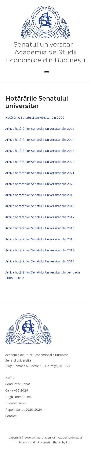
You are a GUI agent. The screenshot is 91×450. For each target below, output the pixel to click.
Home (9, 377)
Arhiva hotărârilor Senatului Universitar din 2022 (39, 161)
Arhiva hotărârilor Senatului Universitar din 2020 (39, 184)
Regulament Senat (18, 396)
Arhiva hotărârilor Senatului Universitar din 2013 (39, 261)
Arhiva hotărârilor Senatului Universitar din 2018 (39, 206)
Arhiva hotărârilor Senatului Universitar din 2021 (39, 173)
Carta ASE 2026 (16, 390)
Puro (69, 442)
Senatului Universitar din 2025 (52, 128)
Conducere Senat (17, 384)
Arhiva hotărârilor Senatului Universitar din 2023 (39, 150)
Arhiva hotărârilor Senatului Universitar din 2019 (39, 195)
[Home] (45, 22)
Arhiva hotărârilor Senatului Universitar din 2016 (39, 228)
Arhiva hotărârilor (17, 128)
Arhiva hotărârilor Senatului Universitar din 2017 (39, 217)
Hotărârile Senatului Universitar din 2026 (34, 117)
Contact (11, 416)
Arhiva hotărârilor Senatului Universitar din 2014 (39, 250)
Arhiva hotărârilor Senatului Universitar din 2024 (39, 139)
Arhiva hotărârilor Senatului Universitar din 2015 (39, 239)
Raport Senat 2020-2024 (23, 409)
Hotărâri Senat (16, 403)
